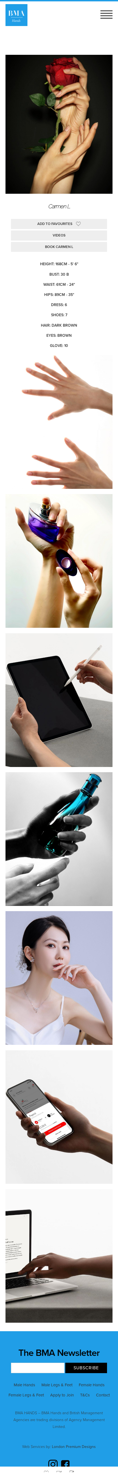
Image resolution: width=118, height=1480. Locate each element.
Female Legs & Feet (26, 1395)
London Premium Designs (73, 1446)
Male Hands (24, 1384)
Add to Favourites (54, 224)
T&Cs (85, 1395)
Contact (103, 1395)
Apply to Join (62, 1395)
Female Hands (92, 1384)
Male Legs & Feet (56, 1384)
